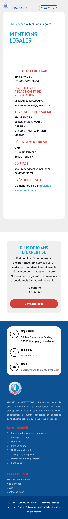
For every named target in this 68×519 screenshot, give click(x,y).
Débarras (16, 441)
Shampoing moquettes (23, 454)
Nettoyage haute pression (25, 458)
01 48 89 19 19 (49, 8)
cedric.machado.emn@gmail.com (40, 370)
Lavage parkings (20, 437)
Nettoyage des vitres (22, 450)
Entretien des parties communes (29, 433)
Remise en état (19, 445)
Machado (19, 8)
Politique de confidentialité (38, 507)
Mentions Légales (16, 507)
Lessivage (16, 462)
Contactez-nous (34, 303)
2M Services (17, 24)
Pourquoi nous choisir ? (19, 479)
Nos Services (14, 483)
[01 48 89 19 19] (5, 5)
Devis (10, 487)
